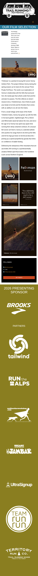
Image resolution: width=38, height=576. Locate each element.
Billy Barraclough (9, 267)
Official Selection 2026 (10, 271)
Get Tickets (19, 277)
